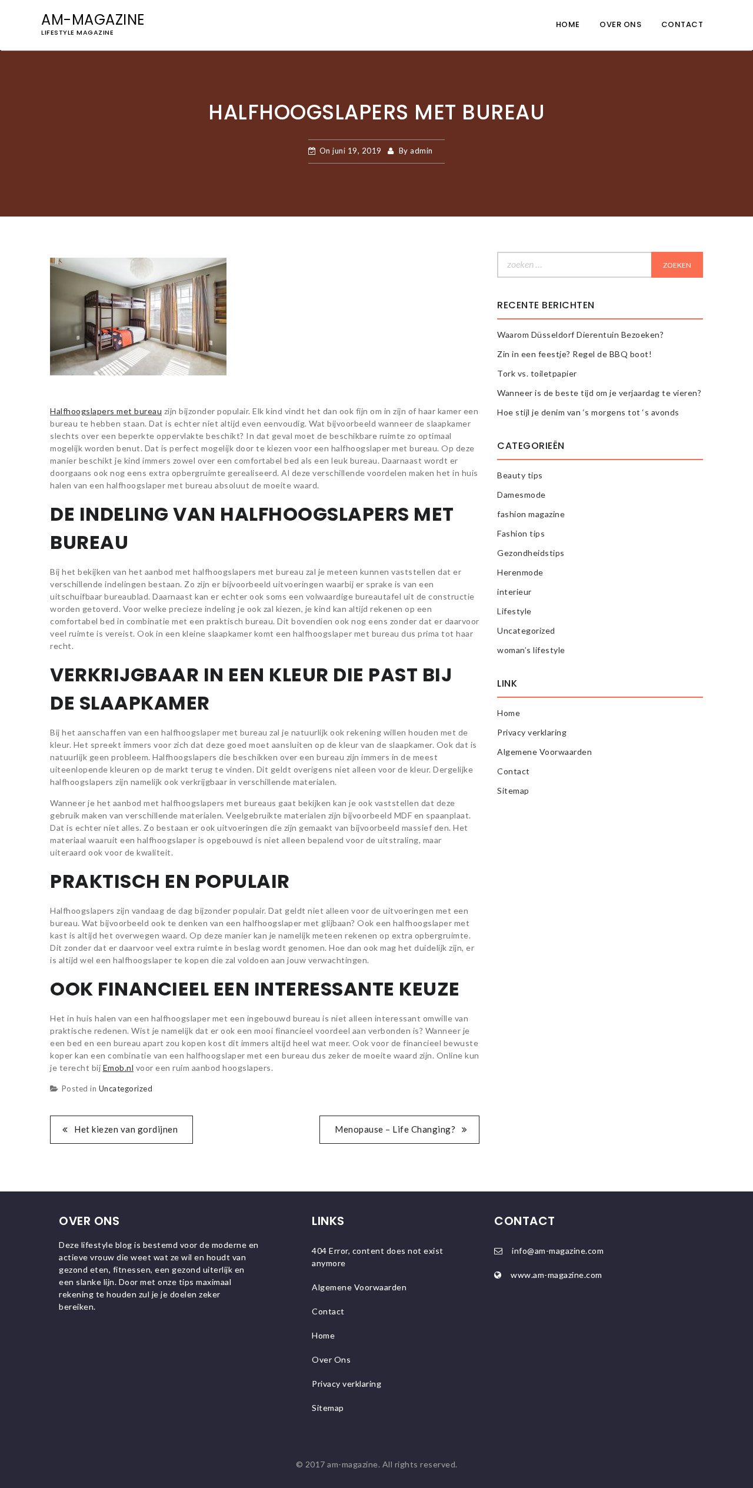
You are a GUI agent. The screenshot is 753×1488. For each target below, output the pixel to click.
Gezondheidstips (531, 553)
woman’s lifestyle (531, 650)
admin (421, 150)
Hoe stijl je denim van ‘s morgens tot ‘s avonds (588, 412)
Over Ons (620, 24)
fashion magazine (531, 514)
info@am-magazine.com (558, 1251)
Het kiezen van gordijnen (126, 1129)
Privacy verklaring (532, 732)
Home (568, 24)
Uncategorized (126, 1088)
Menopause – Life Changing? (395, 1129)
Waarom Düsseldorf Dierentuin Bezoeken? (580, 334)
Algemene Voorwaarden (544, 752)
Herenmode (520, 572)
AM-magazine (93, 19)
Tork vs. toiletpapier (537, 373)
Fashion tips (521, 533)
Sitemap (513, 790)
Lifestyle (514, 611)
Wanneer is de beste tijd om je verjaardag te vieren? (599, 393)
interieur (514, 592)
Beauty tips (520, 475)
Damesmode (521, 495)
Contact (682, 24)
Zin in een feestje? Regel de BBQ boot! (574, 354)
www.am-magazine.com (556, 1275)
